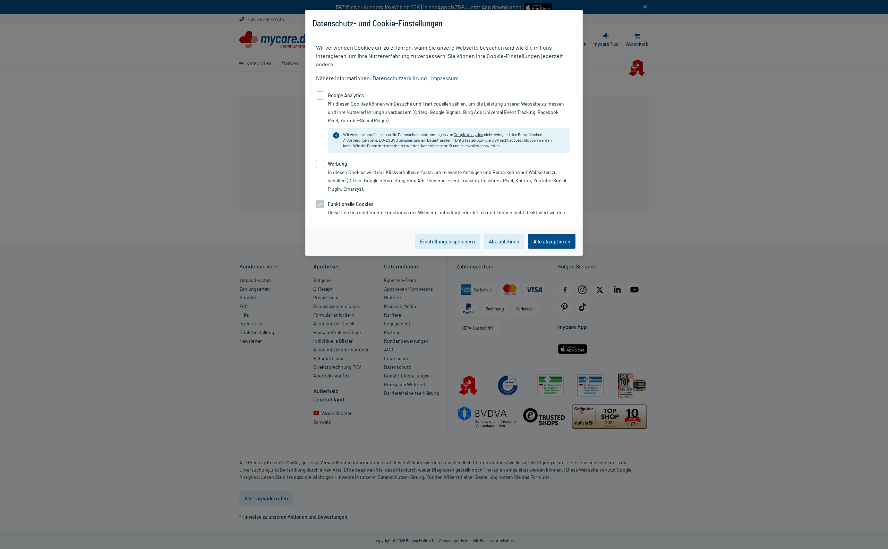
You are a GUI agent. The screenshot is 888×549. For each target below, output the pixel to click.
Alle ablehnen (504, 241)
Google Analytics (468, 134)
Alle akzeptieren (551, 241)
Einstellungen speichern (447, 241)
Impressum (445, 78)
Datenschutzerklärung (400, 78)
